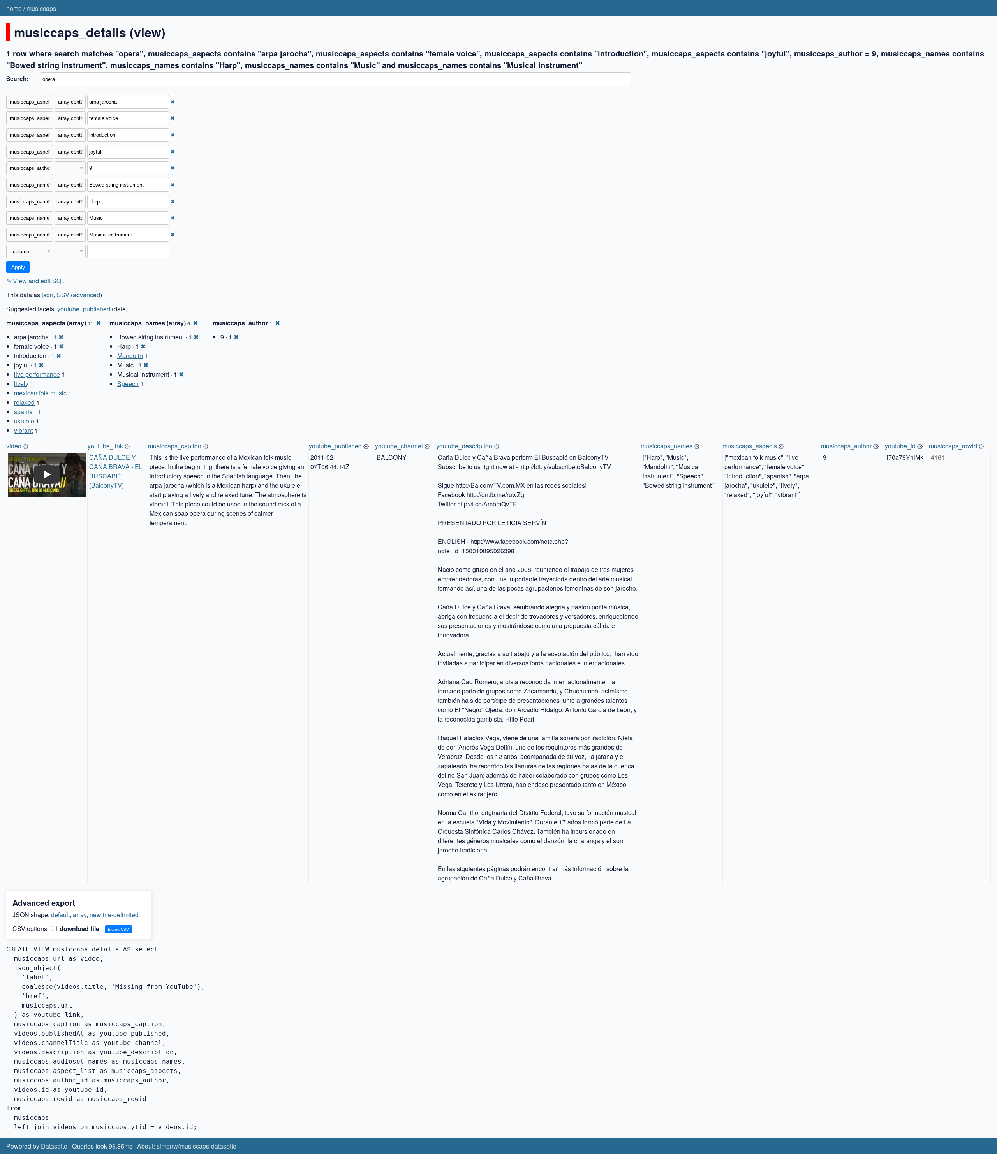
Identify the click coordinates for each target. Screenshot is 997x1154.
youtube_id (900, 445)
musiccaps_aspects (749, 445)
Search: (17, 78)
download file (78, 928)
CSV (62, 294)
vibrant (23, 430)
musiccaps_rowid (953, 445)
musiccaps (41, 8)
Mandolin (130, 355)
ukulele (24, 420)
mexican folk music (40, 392)
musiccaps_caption (174, 445)
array (79, 914)
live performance (37, 374)
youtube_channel (399, 445)
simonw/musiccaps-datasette (196, 1146)
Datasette (54, 1146)
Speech (128, 383)
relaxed (24, 402)
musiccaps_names (666, 445)
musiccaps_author (846, 445)
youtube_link (105, 445)
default (60, 914)
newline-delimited (114, 914)
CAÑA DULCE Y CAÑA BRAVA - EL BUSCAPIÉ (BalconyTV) (116, 471)
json (47, 294)
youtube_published (83, 308)
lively (21, 383)
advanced (86, 294)
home (14, 8)
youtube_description (464, 445)
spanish (25, 411)
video (13, 445)
